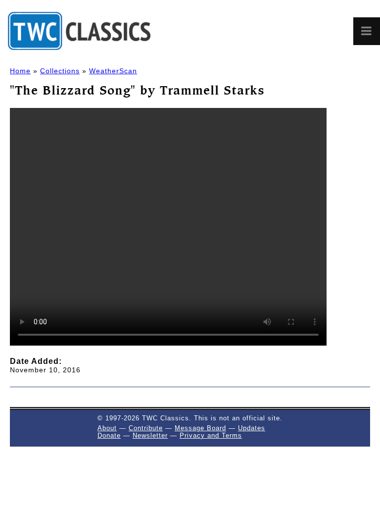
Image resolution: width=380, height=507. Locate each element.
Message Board (200, 428)
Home (20, 71)
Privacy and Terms (211, 435)
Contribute (146, 428)
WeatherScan (113, 71)
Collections (60, 71)
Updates (251, 428)
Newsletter (150, 435)
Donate (109, 435)
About (107, 428)
